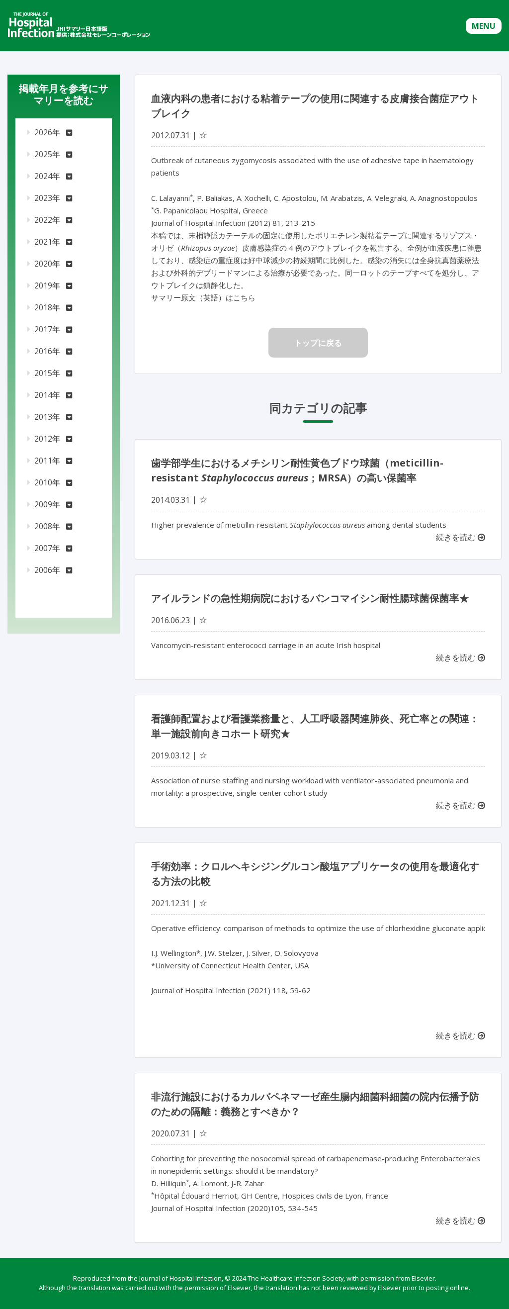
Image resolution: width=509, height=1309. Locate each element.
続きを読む (457, 537)
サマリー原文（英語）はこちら (203, 297)
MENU (484, 25)
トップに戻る (318, 342)
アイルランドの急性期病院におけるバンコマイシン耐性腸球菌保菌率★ (310, 598)
